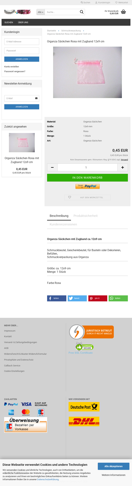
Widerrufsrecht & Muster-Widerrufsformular (25, 354)
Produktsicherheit (86, 216)
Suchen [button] (86, 2)
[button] (52, 167)
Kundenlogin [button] (103, 2)
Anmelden (22, 59)
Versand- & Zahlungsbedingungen (20, 342)
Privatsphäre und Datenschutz (18, 359)
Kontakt (8, 336)
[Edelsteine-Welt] (17, 12)
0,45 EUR (21, 169)
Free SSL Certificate (81, 352)
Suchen (8, 22)
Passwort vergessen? (14, 71)
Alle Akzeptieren (113, 466)
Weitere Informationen (113, 475)
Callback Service (12, 365)
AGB (6, 348)
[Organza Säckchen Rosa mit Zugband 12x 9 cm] (87, 72)
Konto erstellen (11, 66)
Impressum (9, 330)
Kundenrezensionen (63, 224)
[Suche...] (81, 12)
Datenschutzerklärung (48, 479)
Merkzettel (122, 2)
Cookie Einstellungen (14, 371)
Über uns (23, 22)
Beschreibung (59, 216)
